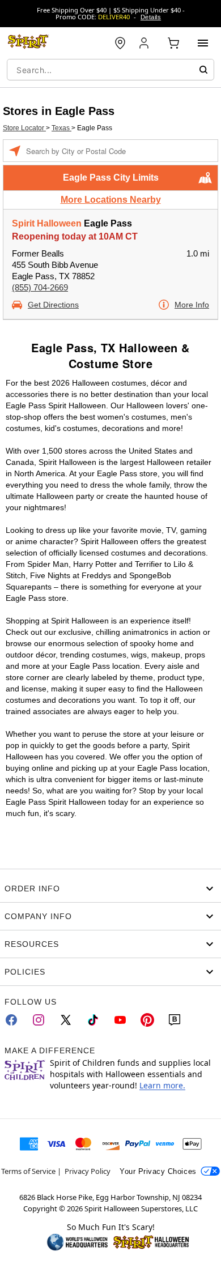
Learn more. (162, 1085)
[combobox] (110, 69)
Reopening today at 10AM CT (75, 236)
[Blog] (174, 1020)
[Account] (145, 43)
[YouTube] (120, 1020)
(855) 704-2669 (40, 287)
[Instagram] (38, 1020)
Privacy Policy (87, 1171)
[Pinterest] (147, 1020)
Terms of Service (28, 1171)
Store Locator (24, 128)
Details (151, 17)
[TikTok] (93, 1020)
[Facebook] (11, 1020)
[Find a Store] (120, 43)
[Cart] (173, 43)
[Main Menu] (203, 43)
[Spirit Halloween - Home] (28, 43)
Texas (61, 128)
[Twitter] (66, 1020)
